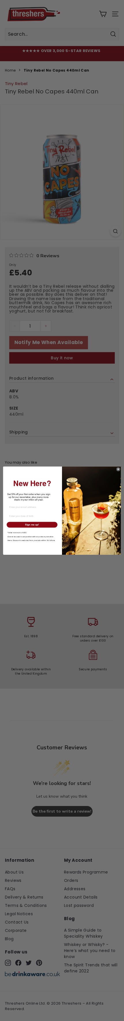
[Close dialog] (118, 469)
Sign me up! (32, 524)
